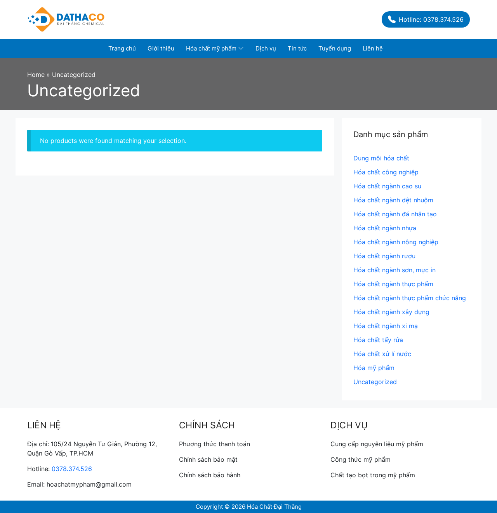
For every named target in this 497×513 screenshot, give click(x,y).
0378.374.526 (72, 469)
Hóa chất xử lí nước (382, 354)
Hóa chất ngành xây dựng (391, 312)
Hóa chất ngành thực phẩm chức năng (409, 298)
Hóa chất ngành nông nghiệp (395, 242)
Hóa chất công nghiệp (386, 172)
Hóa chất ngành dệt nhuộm (393, 200)
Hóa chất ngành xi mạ (385, 326)
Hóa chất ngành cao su (387, 186)
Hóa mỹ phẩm (373, 368)
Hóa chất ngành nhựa (384, 228)
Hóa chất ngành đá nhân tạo (395, 214)
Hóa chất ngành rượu (384, 256)
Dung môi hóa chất (381, 158)
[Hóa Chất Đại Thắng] (66, 19)
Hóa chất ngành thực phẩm (393, 284)
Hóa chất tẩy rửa (378, 340)
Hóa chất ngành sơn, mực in (394, 270)
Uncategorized (375, 382)
